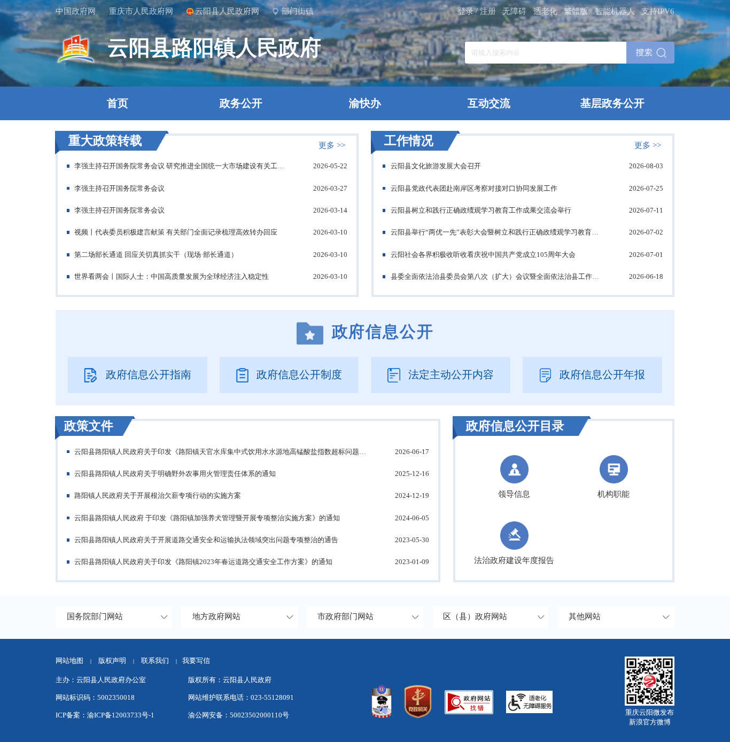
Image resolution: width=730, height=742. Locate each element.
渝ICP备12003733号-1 (120, 715)
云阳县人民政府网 (227, 11)
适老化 (545, 11)
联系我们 (159, 661)
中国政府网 (76, 11)
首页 (117, 103)
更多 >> (332, 145)
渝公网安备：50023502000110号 (238, 715)
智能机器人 (615, 11)
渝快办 (365, 103)
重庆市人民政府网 (141, 11)
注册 (488, 11)
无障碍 (514, 11)
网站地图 (69, 661)
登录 (465, 11)
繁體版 (576, 11)
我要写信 (196, 661)
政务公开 (241, 103)
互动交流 (489, 103)
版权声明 (112, 661)
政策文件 (88, 425)
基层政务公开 (612, 103)
